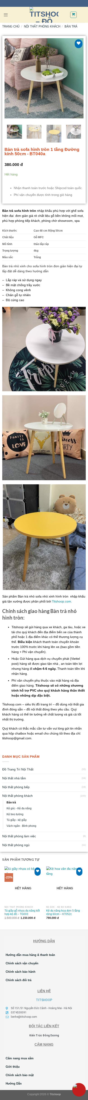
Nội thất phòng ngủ (16, 845)
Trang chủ (10, 26)
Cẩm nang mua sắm (20, 1058)
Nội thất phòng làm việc (19, 836)
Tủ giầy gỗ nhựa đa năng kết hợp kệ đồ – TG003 (22, 912)
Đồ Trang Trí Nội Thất (17, 769)
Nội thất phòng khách (17, 796)
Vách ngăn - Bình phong (21, 826)
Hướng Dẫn (14, 1083)
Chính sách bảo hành (20, 971)
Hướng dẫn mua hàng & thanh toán (30, 955)
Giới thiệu (13, 1066)
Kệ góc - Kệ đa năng (19, 808)
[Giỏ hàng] (73, 15)
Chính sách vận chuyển (22, 963)
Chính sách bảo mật (20, 1075)
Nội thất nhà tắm (14, 778)
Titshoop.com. (62, 601)
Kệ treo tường (15, 814)
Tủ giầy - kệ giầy (17, 820)
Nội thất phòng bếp (16, 787)
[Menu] (5, 15)
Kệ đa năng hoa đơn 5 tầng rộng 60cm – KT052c (63, 912)
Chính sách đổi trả (18, 980)
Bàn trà (11, 802)
